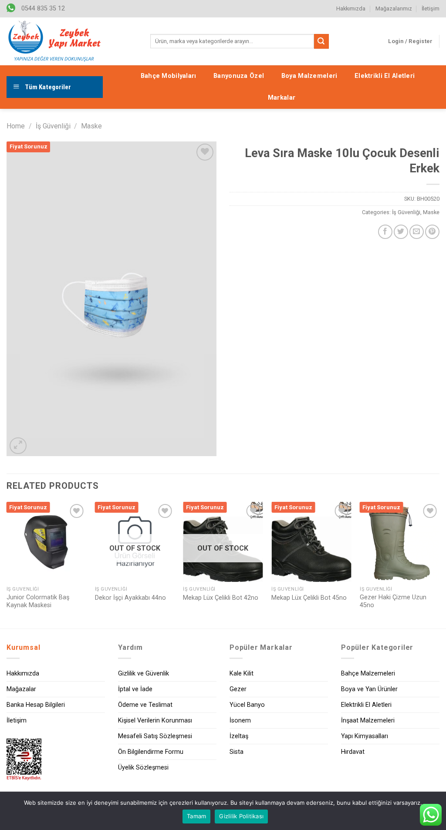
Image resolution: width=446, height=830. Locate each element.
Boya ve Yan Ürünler (369, 689)
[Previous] (7, 564)
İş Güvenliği (53, 126)
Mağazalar (21, 689)
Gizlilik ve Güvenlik (143, 673)
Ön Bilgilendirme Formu (150, 752)
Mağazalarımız (393, 8)
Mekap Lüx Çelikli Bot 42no (220, 597)
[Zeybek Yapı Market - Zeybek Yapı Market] (54, 41)
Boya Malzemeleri (309, 76)
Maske (91, 126)
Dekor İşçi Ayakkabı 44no (130, 597)
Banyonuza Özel (238, 76)
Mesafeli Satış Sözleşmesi (155, 736)
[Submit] (321, 41)
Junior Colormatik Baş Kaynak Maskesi (38, 601)
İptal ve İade (135, 689)
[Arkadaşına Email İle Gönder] (416, 232)
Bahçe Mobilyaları (168, 76)
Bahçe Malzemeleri (368, 673)
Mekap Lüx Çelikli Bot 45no (309, 597)
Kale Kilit (241, 673)
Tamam (196, 816)
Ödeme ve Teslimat (145, 705)
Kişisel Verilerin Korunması (155, 720)
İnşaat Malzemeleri (368, 720)
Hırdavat (353, 752)
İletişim (430, 8)
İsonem (240, 720)
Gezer (238, 689)
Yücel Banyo (247, 705)
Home (16, 126)
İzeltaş (239, 736)
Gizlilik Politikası (241, 816)
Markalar (281, 97)
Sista (236, 752)
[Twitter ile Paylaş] (401, 232)
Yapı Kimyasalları (364, 736)
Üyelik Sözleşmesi (143, 767)
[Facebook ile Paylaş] (385, 232)
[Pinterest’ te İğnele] (432, 232)
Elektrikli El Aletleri (385, 76)
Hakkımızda (350, 8)
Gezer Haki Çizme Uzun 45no (393, 601)
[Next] (439, 564)
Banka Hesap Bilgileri (36, 705)
